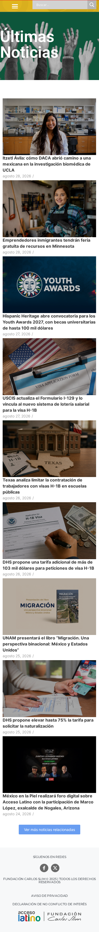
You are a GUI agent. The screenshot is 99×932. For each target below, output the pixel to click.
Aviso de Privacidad (49, 896)
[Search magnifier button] (91, 4)
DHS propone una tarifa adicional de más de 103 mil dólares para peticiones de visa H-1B (48, 565)
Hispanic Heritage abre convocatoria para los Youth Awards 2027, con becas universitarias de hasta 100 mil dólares (49, 322)
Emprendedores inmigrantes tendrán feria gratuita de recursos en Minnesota (46, 243)
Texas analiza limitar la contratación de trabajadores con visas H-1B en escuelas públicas (45, 486)
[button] (15, 6)
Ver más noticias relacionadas (49, 829)
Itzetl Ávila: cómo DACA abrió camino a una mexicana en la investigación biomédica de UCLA (47, 164)
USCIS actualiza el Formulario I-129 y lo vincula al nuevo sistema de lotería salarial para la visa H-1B (46, 404)
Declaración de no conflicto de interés (49, 904)
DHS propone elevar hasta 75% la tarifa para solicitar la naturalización (48, 723)
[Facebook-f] (44, 868)
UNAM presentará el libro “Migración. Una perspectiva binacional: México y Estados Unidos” (46, 644)
